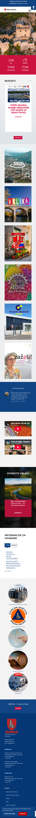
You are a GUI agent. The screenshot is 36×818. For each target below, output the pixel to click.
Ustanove (14, 545)
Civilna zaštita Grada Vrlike (18, 627)
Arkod (7, 802)
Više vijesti (18, 137)
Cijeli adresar (8, 571)
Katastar (8, 798)
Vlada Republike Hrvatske (11, 792)
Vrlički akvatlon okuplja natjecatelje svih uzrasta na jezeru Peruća (18, 109)
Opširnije (18, 708)
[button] (33, 7)
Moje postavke (9, 813)
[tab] (7, 545)
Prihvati (23, 813)
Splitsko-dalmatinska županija (12, 795)
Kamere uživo (18, 694)
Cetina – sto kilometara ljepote (18, 501)
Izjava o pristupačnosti (11, 805)
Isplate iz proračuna (18, 671)
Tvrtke (7, 545)
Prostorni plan (18, 649)
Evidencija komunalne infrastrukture (18, 605)
